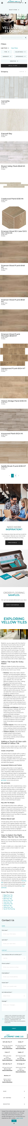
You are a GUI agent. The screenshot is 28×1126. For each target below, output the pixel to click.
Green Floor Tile (8, 903)
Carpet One (4, 16)
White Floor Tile (8, 907)
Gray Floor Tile (7, 902)
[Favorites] (22, 2)
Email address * (5, 973)
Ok (14, 1120)
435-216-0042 (20, 1070)
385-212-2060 (7, 1069)
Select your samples (12, 604)
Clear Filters (14, 48)
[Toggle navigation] (2, 3)
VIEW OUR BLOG (12, 542)
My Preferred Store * (7, 992)
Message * (4, 1001)
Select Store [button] (13, 9)
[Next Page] (18, 475)
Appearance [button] (19, 56)
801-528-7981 (20, 1058)
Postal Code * (5, 982)
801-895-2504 (7, 1047)
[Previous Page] (9, 475)
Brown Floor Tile (8, 900)
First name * (5, 930)
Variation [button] (13, 61)
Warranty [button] (6, 56)
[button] (20, 2)
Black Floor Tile (7, 897)
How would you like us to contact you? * (12, 954)
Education (6, 1104)
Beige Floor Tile (7, 895)
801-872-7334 (20, 1047)
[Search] (25, 37)
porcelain (4, 780)
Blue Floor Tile (7, 898)
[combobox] (12, 37)
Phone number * (6, 963)
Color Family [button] (19, 52)
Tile (17, 16)
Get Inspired (7, 1097)
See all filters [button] (12, 65)
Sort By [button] (21, 71)
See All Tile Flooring (9, 909)
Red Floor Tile (7, 905)
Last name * (5, 939)
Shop (4, 1091)
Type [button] (5, 52)
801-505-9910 (7, 1080)
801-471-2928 (7, 1058)
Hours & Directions (7, 1048)
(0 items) (25, 2)
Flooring (11, 16)
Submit (14, 1028)
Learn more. (19, 1118)
